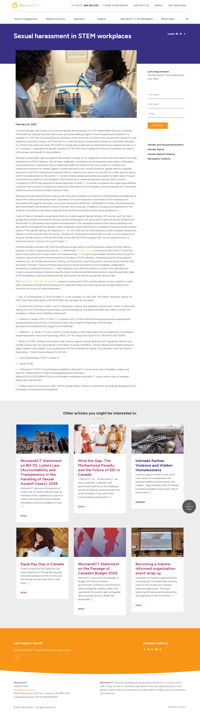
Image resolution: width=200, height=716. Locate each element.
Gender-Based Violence (161, 154)
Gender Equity (156, 149)
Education (79, 18)
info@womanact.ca (24, 689)
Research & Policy (55, 18)
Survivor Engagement (26, 18)
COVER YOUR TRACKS (115, 5)
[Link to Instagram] (160, 649)
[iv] (119, 210)
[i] (32, 148)
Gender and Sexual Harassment (166, 144)
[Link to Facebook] (144, 649)
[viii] (79, 254)
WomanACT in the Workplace (137, 18)
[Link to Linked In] (152, 649)
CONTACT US (141, 5)
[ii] (57, 175)
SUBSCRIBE (158, 125)
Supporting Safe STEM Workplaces (38, 281)
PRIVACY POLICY (177, 707)
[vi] (66, 241)
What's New (167, 18)
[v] (65, 230)
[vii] (61, 250)
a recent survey (85, 250)
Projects (101, 18)
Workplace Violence (159, 158)
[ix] (54, 268)
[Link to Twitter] (148, 649)
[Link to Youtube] (156, 649)
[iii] (84, 183)
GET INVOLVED (177, 5)
